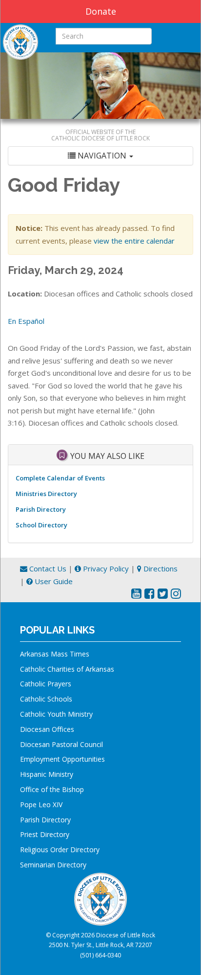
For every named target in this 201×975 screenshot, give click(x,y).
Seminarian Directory (53, 864)
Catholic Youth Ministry (56, 714)
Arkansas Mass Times (54, 653)
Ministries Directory (46, 493)
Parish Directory (41, 509)
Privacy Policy (105, 568)
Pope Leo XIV (41, 804)
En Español (26, 321)
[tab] (100, 156)
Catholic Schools (46, 698)
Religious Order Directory (60, 849)
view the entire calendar (134, 241)
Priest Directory (44, 834)
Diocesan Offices (47, 729)
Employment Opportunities (62, 759)
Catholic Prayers (45, 683)
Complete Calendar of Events (60, 478)
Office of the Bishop (52, 789)
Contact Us (46, 568)
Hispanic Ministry (46, 774)
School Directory (41, 525)
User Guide (53, 581)
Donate (100, 11)
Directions (159, 568)
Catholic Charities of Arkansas (67, 669)
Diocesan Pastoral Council (61, 744)
